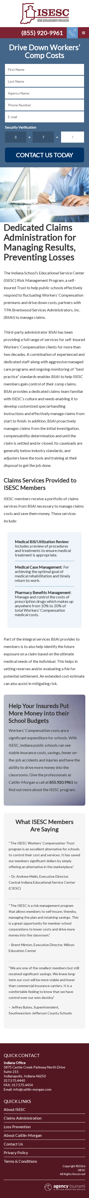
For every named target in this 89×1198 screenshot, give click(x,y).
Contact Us (13, 1143)
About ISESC (14, 1109)
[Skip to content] (44, 13)
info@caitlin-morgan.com (32, 1089)
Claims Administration (23, 1118)
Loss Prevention (17, 1126)
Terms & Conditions (20, 1161)
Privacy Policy (16, 1152)
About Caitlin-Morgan (23, 1135)
